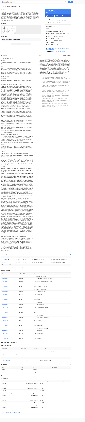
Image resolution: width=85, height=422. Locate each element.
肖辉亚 (50, 20)
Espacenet (53, 51)
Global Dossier (58, 51)
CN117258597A (5, 259)
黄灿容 (53, 20)
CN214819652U (5, 296)
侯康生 (61, 20)
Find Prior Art (58, 15)
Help (58, 420)
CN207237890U (5, 289)
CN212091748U (5, 320)
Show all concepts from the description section (11, 412)
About (27, 420)
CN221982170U (5, 338)
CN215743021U (5, 286)
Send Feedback (33, 420)
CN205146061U (5, 315)
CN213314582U (5, 299)
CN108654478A (5, 302)
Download (62, 378)
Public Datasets (41, 420)
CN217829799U (5, 276)
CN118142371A (5, 262)
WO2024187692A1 (5, 309)
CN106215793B (5, 278)
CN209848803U (5, 294)
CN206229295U (5, 307)
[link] (4, 383)
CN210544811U (5, 281)
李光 (59, 20)
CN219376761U (5, 304)
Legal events (54, 48)
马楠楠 (56, 20)
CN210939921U (5, 325)
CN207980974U (5, 330)
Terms (47, 420)
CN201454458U (5, 283)
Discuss (63, 51)
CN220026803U (5, 333)
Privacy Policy (52, 420)
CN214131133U (5, 335)
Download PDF (50, 15)
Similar (64, 15)
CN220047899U (5, 328)
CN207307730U (5, 291)
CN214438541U (5, 322)
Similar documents (61, 48)
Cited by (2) (50, 48)
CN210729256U (5, 312)
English (54, 19)
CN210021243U (5, 317)
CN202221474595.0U (6, 350)
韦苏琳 (64, 20)
